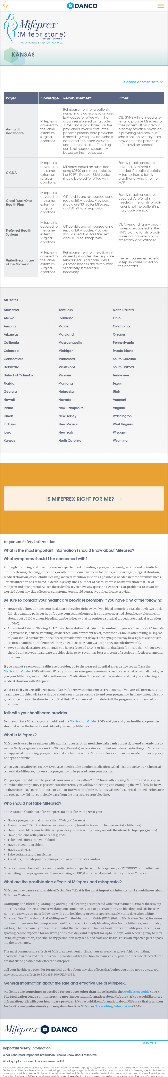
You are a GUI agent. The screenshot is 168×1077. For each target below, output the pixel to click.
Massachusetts (70, 342)
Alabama (11, 309)
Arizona (10, 325)
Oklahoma (121, 325)
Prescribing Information (113, 1006)
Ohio (116, 317)
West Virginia (123, 423)
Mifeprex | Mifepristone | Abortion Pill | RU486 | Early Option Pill (40, 1029)
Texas (117, 383)
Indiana (10, 423)
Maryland (66, 334)
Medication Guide (17, 671)
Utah (116, 391)
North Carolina (70, 440)
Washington (122, 415)
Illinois (8, 415)
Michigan (66, 350)
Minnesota (66, 358)
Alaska (9, 317)
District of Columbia (19, 374)
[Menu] (161, 6)
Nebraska (66, 391)
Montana (65, 383)
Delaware (11, 366)
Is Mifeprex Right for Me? (80, 498)
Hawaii (9, 399)
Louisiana (66, 317)
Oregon (119, 334)
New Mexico (68, 423)
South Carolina (124, 358)
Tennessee (121, 374)
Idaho (8, 407)
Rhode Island (123, 350)
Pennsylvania (123, 342)
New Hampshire (71, 407)
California (11, 342)
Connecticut (13, 358)
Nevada (65, 399)
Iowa (7, 432)
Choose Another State (141, 81)
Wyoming (120, 440)
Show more (149, 1042)
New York (65, 432)
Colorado (11, 350)
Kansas (9, 440)
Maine (63, 325)
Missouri (64, 374)
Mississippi (66, 366)
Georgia (10, 391)
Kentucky (65, 309)
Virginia (119, 407)
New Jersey (67, 415)
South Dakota (123, 366)
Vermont (119, 399)
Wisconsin (120, 432)
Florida (9, 383)
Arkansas (11, 334)
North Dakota (123, 309)
